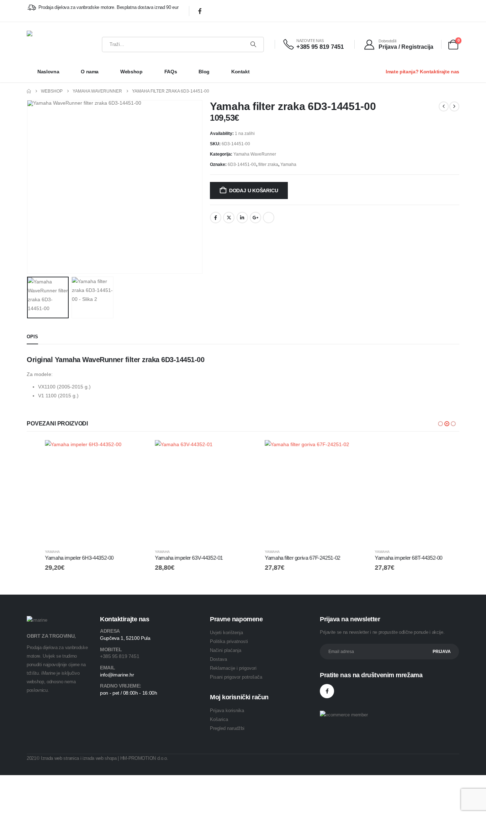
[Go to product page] (78, 491)
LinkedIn (242, 217)
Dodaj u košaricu (253, 190)
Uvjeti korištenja (226, 632)
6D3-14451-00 (242, 164)
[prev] (444, 106)
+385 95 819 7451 (119, 656)
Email (268, 217)
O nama (90, 71)
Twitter (228, 217)
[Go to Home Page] (29, 91)
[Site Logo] (49, 44)
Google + (255, 217)
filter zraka (268, 164)
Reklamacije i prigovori (233, 668)
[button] (28, 187)
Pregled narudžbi (227, 728)
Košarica (219, 719)
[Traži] (253, 44)
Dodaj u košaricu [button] (117, 451)
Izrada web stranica (60, 758)
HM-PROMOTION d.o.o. (144, 758)
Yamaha (288, 164)
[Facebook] (200, 11)
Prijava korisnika (227, 710)
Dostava (218, 659)
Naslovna (48, 71)
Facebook (215, 217)
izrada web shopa (100, 758)
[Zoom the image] (37, 620)
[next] (454, 106)
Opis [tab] (32, 336)
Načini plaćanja (225, 650)
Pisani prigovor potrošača (236, 677)
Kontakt (240, 71)
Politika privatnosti (229, 641)
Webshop (131, 71)
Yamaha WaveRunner (254, 154)
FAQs (170, 71)
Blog (204, 71)
